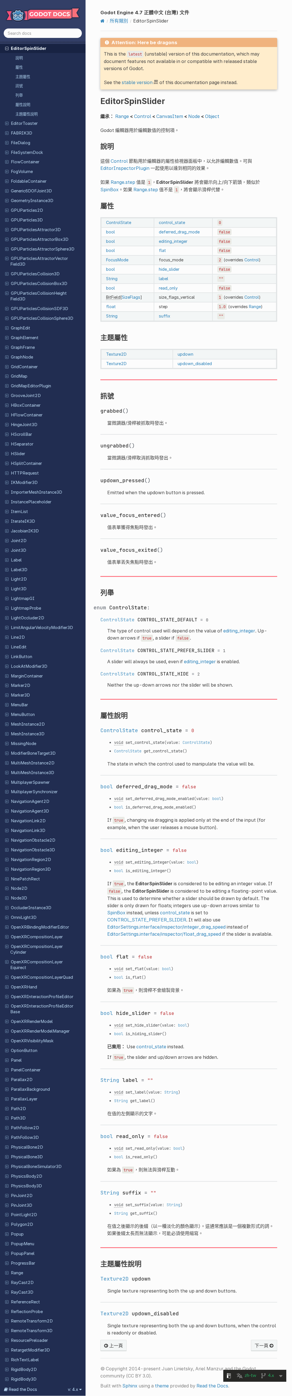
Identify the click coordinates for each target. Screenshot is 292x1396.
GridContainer (24, 366)
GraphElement (24, 337)
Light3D (19, 588)
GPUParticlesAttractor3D (36, 229)
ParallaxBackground (30, 1089)
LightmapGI (23, 598)
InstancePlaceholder (31, 501)
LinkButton (21, 656)
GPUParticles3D (27, 220)
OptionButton (24, 1050)
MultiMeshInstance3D (32, 772)
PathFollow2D (25, 1127)
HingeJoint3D (24, 424)
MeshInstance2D (28, 724)
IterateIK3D (23, 521)
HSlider (18, 453)
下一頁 (262, 1345)
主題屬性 (22, 76)
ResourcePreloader (29, 1340)
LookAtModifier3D (29, 666)
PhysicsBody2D (26, 1176)
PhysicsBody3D (26, 1186)
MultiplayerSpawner (30, 782)
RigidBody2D (24, 1369)
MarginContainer (27, 676)
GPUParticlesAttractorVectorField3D (39, 261)
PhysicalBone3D (27, 1156)
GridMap (19, 376)
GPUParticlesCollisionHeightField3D (38, 296)
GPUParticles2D (27, 210)
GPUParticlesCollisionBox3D (39, 283)
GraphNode (22, 357)
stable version (137, 82)
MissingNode (23, 743)
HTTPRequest (25, 473)
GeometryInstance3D (32, 200)
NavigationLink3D (28, 830)
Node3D (19, 898)
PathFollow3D (25, 1137)
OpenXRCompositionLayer (37, 936)
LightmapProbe (26, 608)
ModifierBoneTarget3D (33, 753)
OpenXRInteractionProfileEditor (42, 996)
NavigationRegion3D (31, 869)
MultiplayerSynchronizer (34, 791)
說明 (19, 58)
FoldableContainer (28, 181)
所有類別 (119, 21)
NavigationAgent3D (30, 811)
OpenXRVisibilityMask (32, 1040)
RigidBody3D (23, 1379)
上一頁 (115, 1345)
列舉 (19, 95)
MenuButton (23, 714)
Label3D (19, 569)
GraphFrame (23, 347)
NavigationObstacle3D (33, 849)
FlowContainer (25, 161)
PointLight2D (24, 1214)
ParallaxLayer (24, 1099)
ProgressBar (23, 1263)
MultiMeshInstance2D (32, 763)
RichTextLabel (25, 1359)
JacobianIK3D (25, 531)
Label (16, 560)
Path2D (18, 1108)
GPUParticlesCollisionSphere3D (42, 318)
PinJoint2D (22, 1195)
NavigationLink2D (28, 820)
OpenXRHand (24, 987)
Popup (17, 1234)
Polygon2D (22, 1224)
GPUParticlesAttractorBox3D (39, 239)
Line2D (18, 637)
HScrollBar (21, 434)
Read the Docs (212, 1386)
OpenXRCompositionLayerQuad (42, 977)
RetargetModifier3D (30, 1350)
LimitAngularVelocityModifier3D (42, 627)
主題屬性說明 (26, 114)
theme (162, 1386)
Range (17, 1272)
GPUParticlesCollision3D (35, 273)
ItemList (19, 511)
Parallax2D (22, 1079)
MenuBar (19, 704)
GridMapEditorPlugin (31, 385)
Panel (16, 1060)
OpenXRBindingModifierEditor (40, 927)
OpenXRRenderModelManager (40, 1031)
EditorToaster (24, 123)
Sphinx (129, 1386)
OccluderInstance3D (31, 907)
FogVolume (22, 171)
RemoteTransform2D (32, 1321)
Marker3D (20, 695)
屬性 (19, 67)
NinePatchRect (25, 879)
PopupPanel (23, 1253)
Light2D (19, 579)
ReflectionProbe (27, 1311)
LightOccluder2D (27, 617)
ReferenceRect (25, 1302)
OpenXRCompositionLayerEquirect (36, 964)
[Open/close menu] (7, 48)
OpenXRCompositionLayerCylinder (36, 949)
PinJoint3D (21, 1205)
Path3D (18, 1118)
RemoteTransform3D (31, 1330)
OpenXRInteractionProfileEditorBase (41, 1009)
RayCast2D (22, 1282)
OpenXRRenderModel (32, 1021)
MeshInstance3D (27, 733)
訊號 (19, 86)
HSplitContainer (26, 463)
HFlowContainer (26, 415)
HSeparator (22, 444)
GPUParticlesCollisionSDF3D (39, 308)
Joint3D (18, 550)
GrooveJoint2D (26, 395)
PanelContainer (25, 1070)
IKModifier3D (24, 482)
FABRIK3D (21, 133)
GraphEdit (20, 328)
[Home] (102, 21)
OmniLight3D (23, 917)
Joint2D (19, 540)
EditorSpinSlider (28, 48)
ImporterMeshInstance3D (36, 492)
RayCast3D (22, 1292)
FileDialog (20, 142)
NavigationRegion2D (31, 859)
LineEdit (19, 647)
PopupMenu (22, 1243)
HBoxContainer (25, 405)
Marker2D (20, 685)
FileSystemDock (27, 152)
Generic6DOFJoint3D (31, 191)
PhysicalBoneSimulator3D (36, 1166)
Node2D (19, 888)
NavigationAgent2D (30, 801)
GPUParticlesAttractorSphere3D (42, 249)
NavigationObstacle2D (33, 840)
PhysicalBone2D (27, 1147)
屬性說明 (22, 104)
